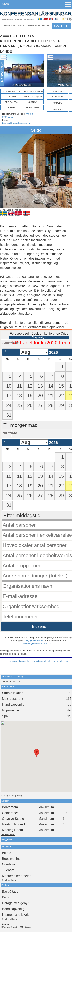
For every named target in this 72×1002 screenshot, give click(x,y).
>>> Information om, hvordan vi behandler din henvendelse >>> (38, 661)
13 (40, 386)
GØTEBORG (58, 91)
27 (40, 405)
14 (50, 386)
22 (61, 395)
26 (29, 405)
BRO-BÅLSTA (11, 102)
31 (8, 415)
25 (19, 405)
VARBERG (58, 109)
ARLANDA (11, 97)
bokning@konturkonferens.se (16, 123)
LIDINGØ (11, 107)
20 (40, 395)
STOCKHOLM (22, 84)
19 (29, 395)
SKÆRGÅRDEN (33, 107)
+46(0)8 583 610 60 (33, 640)
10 (8, 386)
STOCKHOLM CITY (11, 91)
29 (61, 405)
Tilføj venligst (39, 337)
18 (19, 395)
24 (8, 405)
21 (50, 395)
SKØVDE (57, 103)
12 (29, 386)
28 (50, 405)
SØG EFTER (61, 25)
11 (19, 386)
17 (8, 395)
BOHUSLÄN (57, 97)
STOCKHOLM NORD (33, 91)
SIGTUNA (32, 102)
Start (6, 3)
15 (61, 386)
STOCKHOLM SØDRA (33, 97)
